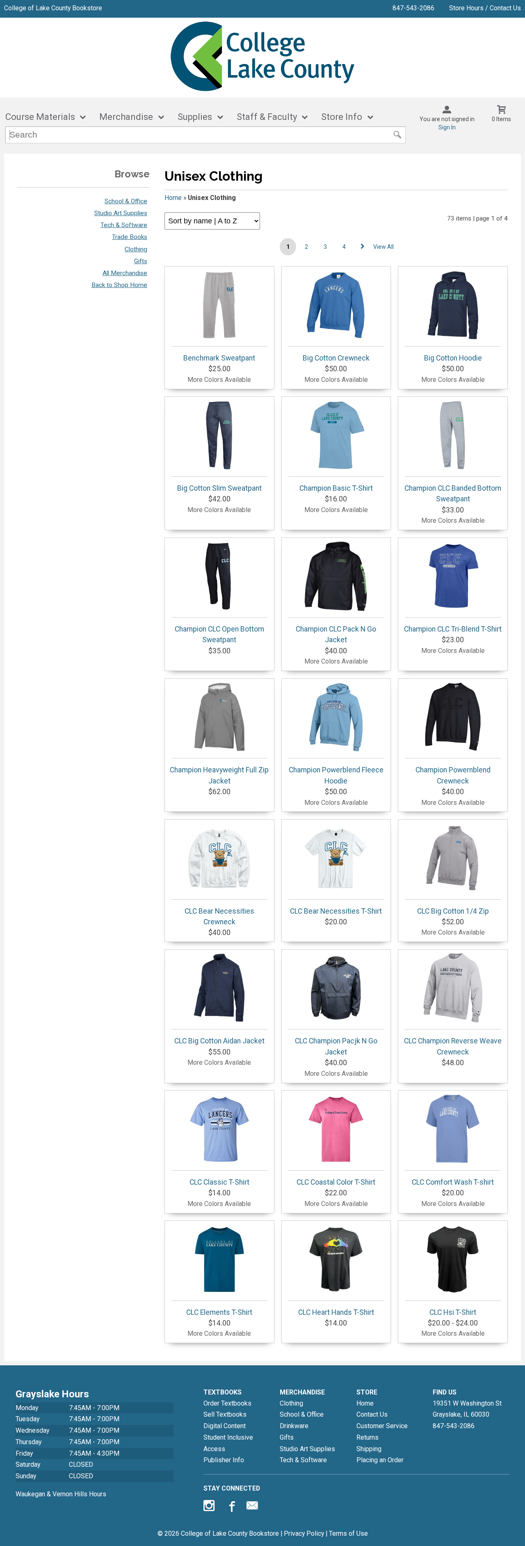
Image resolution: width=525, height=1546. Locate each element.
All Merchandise (125, 273)
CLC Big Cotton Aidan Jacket (219, 1041)
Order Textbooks (227, 1403)
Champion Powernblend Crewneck (453, 775)
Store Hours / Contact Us (485, 8)
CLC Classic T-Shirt (219, 1182)
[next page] (362, 246)
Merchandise (126, 117)
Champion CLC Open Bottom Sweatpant (219, 634)
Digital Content (224, 1426)
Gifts (140, 261)
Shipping (368, 1449)
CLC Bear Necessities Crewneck (219, 916)
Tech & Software (123, 225)
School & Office (126, 201)
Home (173, 198)
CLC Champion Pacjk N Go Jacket (336, 1046)
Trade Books (129, 237)
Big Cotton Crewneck (336, 358)
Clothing (136, 249)
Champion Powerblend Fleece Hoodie (336, 775)
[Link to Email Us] (252, 1507)
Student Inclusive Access (228, 1443)
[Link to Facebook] (230, 1507)
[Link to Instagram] (210, 1507)
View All (383, 247)
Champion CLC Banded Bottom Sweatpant (452, 493)
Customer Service (382, 1426)
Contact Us (372, 1414)
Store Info (341, 117)
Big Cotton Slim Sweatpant (219, 488)
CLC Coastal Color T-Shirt (336, 1182)
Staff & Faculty (267, 117)
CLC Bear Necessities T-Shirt (336, 911)
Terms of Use (348, 1533)
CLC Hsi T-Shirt (452, 1312)
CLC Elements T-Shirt (219, 1312)
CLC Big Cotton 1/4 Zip (453, 911)
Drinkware (294, 1426)
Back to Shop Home (119, 285)
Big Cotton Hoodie (453, 358)
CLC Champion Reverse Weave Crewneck (453, 1046)
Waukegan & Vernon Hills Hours (61, 1494)
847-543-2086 (413, 8)
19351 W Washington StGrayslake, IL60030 (467, 1409)
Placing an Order (380, 1460)
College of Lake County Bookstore (53, 8)
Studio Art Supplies (120, 213)
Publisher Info (223, 1460)
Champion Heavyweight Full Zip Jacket (219, 775)
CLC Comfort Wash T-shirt (453, 1182)
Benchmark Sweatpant (219, 358)
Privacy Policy (304, 1533)
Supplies (195, 117)
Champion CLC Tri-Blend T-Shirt (453, 629)
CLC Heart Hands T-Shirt (336, 1312)
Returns (367, 1437)
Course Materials (40, 117)
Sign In (447, 127)
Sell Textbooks (225, 1414)
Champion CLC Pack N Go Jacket (336, 634)
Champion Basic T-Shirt (336, 488)
